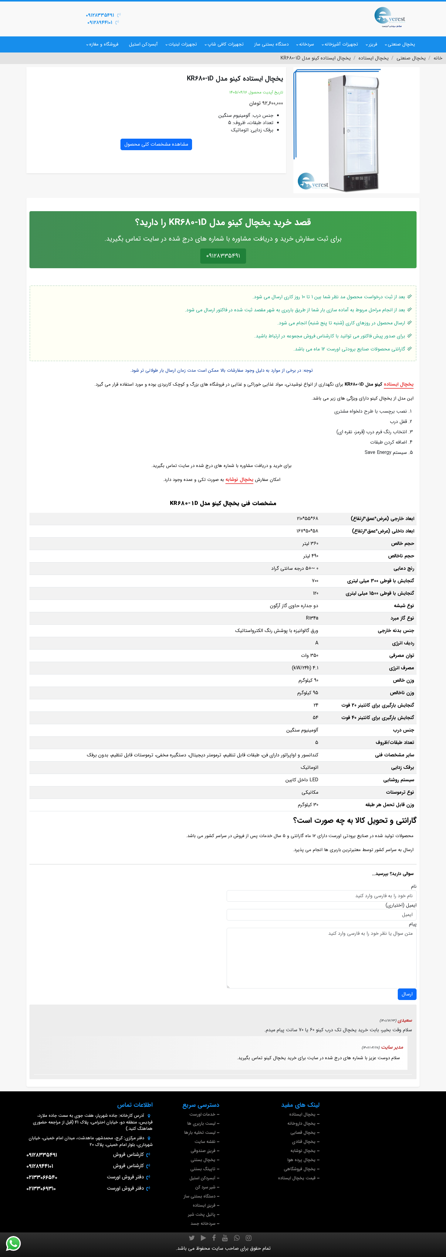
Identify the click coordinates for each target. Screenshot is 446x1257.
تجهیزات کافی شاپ (226, 44)
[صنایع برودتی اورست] (390, 16)
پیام (413, 924)
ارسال (407, 994)
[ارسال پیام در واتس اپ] (17, 1243)
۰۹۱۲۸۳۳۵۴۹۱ (100, 15)
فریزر (373, 44)
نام (414, 886)
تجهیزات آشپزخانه (341, 44)
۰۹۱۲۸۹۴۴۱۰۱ (99, 22)
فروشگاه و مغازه (103, 44)
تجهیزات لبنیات (182, 44)
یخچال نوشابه (239, 479)
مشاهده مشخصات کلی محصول (156, 144)
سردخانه (306, 44)
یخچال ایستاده (399, 384)
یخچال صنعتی (401, 44)
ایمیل (411, 905)
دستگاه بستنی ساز (271, 44)
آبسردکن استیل (143, 44)
